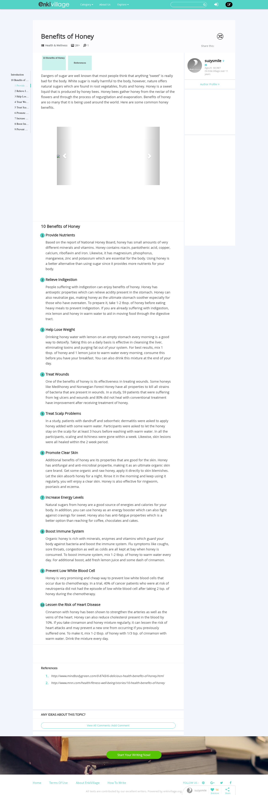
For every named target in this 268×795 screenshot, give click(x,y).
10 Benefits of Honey (20, 80)
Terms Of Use (58, 783)
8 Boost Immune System (22, 123)
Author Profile (209, 84)
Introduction (17, 74)
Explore (122, 4)
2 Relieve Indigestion (22, 91)
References (80, 63)
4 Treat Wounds (22, 102)
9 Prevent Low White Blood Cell (22, 129)
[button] (64, 156)
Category (86, 4)
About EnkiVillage (88, 783)
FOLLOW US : (191, 782)
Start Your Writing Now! (134, 755)
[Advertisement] (108, 211)
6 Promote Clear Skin (22, 113)
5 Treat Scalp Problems (22, 107)
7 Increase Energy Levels (22, 118)
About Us (104, 4)
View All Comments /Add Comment (108, 725)
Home (37, 783)
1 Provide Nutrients (22, 85)
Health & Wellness (56, 45)
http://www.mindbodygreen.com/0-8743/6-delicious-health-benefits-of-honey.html (107, 676)
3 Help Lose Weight (22, 96)
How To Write (117, 783)
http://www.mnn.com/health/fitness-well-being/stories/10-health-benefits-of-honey (108, 683)
